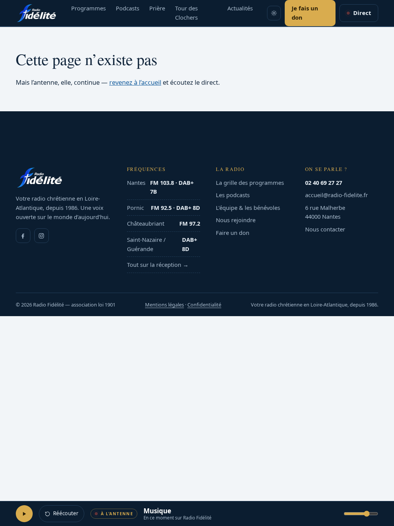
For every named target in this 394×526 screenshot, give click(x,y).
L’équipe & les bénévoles (248, 207)
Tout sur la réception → (158, 264)
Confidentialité (204, 304)
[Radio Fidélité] (63, 177)
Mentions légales (164, 304)
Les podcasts (233, 195)
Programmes (88, 8)
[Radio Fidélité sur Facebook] (23, 235)
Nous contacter (325, 229)
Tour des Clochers (186, 12)
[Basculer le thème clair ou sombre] (274, 13)
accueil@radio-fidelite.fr (336, 195)
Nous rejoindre (235, 220)
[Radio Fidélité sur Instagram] (41, 235)
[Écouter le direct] (24, 513)
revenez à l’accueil (135, 82)
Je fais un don (305, 12)
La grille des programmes (250, 182)
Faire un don (232, 232)
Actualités (240, 8)
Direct (362, 13)
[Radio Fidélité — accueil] (36, 13)
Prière (157, 8)
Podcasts (127, 8)
